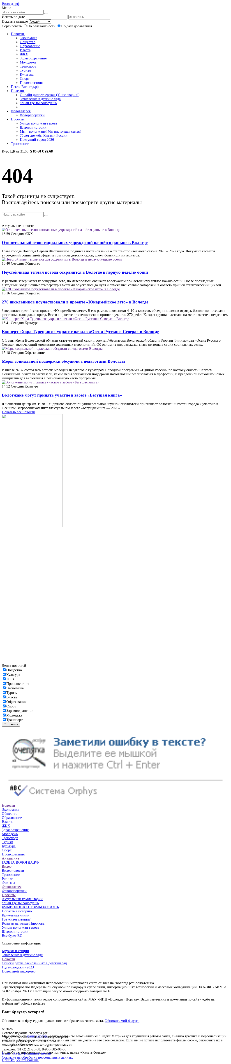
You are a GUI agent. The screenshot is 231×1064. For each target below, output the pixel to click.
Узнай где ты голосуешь (38, 103)
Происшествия (31, 83)
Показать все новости (18, 412)
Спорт (25, 78)
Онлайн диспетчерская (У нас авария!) (49, 95)
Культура (27, 74)
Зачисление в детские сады (40, 99)
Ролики (7, 879)
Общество (27, 42)
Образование (30, 46)
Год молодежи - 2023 (18, 967)
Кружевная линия (15, 915)
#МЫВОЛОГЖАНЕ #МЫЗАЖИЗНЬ (30, 907)
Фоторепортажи (32, 115)
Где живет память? (16, 919)
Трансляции (20, 144)
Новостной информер (18, 971)
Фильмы (8, 883)
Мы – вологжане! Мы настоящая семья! (50, 131)
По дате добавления (76, 26)
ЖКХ (24, 54)
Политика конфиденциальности (26, 1053)
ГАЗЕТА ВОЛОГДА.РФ (20, 862)
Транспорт (28, 66)
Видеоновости (13, 870)
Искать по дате (13, 17)
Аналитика (10, 858)
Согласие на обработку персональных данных (37, 1057)
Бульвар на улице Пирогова (23, 923)
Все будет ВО (12, 935)
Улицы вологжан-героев (38, 123)
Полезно (18, 91)
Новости (18, 34)
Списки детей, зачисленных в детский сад (34, 963)
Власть (25, 50)
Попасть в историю (17, 911)
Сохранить (11, 724)
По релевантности (41, 26)
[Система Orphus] (115, 801)
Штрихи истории (33, 127)
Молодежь (28, 62)
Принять (8, 1060)
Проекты (18, 119)
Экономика (28, 38)
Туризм (25, 70)
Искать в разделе (15, 21)
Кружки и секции (15, 951)
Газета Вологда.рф (25, 87)
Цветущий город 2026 (37, 139)
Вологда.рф (10, 4)
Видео (7, 866)
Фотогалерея (21, 111)
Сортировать (12, 26)
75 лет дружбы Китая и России (43, 135)
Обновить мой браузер (122, 1021)
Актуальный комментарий (22, 899)
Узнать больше (27, 1060)
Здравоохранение (33, 58)
